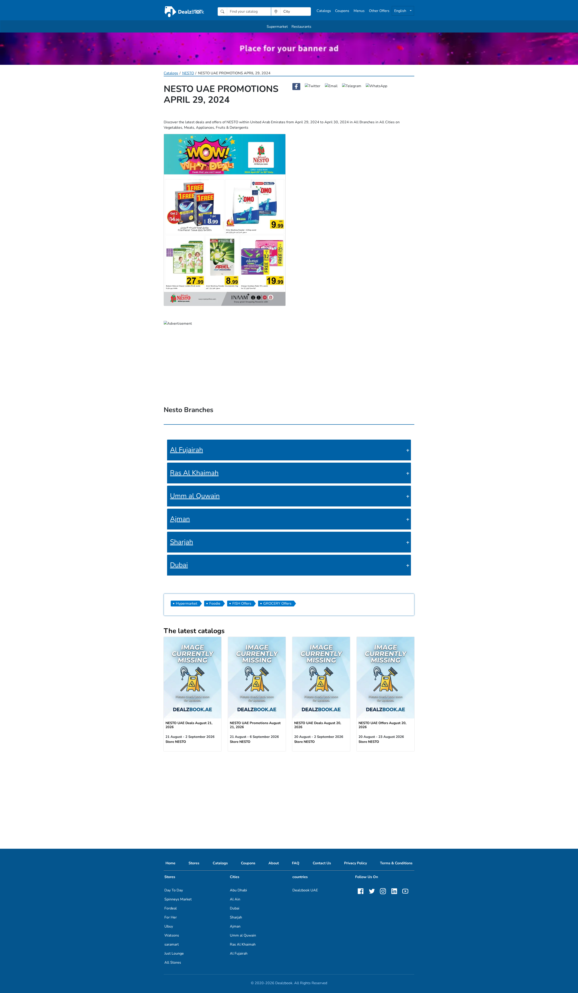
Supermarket (277, 26)
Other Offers (379, 10)
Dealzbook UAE (305, 890)
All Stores (172, 962)
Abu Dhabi (238, 890)
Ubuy (168, 926)
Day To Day (173, 890)
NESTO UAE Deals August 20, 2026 (317, 725)
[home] (184, 11)
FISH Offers (241, 603)
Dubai (179, 565)
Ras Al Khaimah (194, 473)
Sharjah (181, 542)
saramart (171, 944)
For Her (170, 917)
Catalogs (324, 10)
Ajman (180, 519)
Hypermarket (186, 603)
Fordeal (170, 908)
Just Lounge (174, 953)
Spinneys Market (178, 899)
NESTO (188, 73)
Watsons (171, 935)
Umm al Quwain (195, 496)
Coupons (342, 10)
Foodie (214, 603)
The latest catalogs (194, 631)
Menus (359, 10)
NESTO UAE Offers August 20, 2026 (382, 725)
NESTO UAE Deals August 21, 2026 (188, 725)
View (192, 676)
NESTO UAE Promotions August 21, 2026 (255, 725)
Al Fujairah (186, 450)
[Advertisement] (289, 788)
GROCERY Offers (277, 603)
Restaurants (301, 26)
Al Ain (235, 899)
